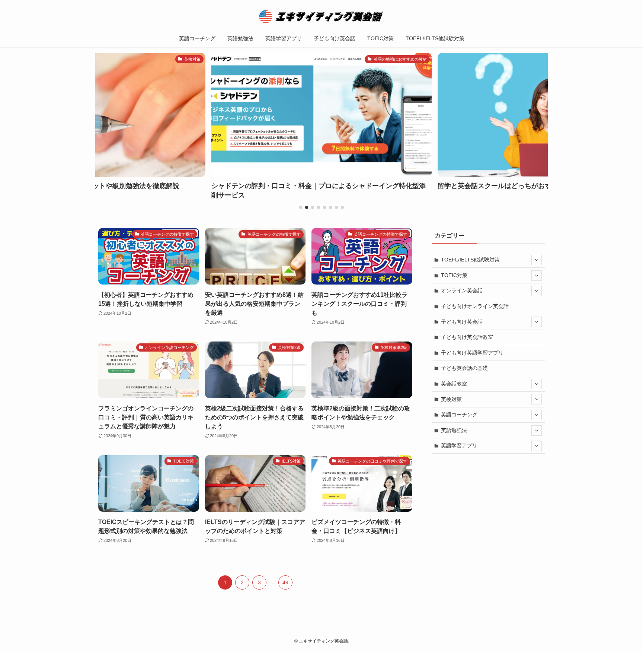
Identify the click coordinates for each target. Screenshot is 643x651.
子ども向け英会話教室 (467, 337)
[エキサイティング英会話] (321, 16)
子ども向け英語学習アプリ (472, 353)
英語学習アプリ (459, 445)
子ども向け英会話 (462, 322)
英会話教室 (454, 384)
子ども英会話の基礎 (464, 368)
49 (285, 582)
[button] (300, 207)
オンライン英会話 (462, 290)
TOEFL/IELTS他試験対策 (470, 260)
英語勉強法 (454, 430)
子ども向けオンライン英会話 (475, 306)
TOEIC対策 (454, 275)
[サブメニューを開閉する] (536, 260)
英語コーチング (459, 414)
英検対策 (451, 399)
